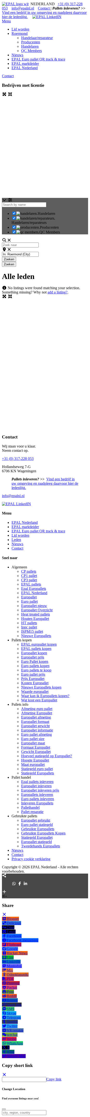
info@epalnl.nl (23, 8)
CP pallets (28, 571)
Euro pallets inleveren (37, 799)
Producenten (49, 227)
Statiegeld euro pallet (37, 769)
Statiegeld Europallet (37, 837)
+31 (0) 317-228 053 (18, 459)
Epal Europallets (33, 589)
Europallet (29, 597)
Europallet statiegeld (36, 842)
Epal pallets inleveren (37, 782)
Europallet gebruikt (35, 820)
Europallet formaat (35, 722)
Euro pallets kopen (35, 666)
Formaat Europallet (35, 747)
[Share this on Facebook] (19, 884)
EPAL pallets (31, 584)
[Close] (4, 914)
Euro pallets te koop (36, 670)
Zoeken (10, 259)
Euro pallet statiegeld (37, 825)
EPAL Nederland (25, 522)
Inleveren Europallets (37, 803)
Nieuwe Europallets (36, 636)
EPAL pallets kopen (36, 649)
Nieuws (17, 544)
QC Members (49, 232)
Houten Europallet (35, 619)
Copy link (53, 1079)
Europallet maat (33, 743)
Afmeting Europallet (36, 713)
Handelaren (46, 213)
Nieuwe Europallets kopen (41, 687)
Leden (16, 540)
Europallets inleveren (37, 795)
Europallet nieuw (34, 606)
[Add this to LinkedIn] (25, 884)
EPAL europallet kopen (39, 644)
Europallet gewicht (35, 726)
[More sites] (4, 876)
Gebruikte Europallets (37, 829)
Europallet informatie (37, 730)
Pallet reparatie (32, 812)
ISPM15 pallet (32, 631)
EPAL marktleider (25, 527)
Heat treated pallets (35, 614)
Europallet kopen (34, 653)
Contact (44, 8)
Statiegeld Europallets (37, 773)
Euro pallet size (32, 739)
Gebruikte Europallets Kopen (43, 833)
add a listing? (57, 292)
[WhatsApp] (14, 884)
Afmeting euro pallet (36, 709)
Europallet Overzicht (37, 610)
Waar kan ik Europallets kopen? (45, 696)
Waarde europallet (34, 692)
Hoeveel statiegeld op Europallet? (46, 756)
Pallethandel (30, 807)
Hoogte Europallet (35, 760)
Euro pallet (29, 601)
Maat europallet (33, 764)
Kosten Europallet (34, 683)
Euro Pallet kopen (34, 661)
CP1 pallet (29, 576)
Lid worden (20, 535)
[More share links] (4, 892)
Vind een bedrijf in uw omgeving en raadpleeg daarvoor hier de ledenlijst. (45, 483)
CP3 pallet (29, 580)
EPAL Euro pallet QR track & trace (38, 531)
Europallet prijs (32, 657)
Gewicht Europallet (36, 752)
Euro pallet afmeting (36, 734)
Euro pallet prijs (33, 674)
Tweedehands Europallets (40, 846)
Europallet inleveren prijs (40, 790)
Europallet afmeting (36, 717)
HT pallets (29, 623)
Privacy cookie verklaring (31, 859)
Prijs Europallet (32, 679)
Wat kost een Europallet (39, 700)
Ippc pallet (29, 627)
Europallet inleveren (36, 786)
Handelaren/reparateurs (29, 223)
